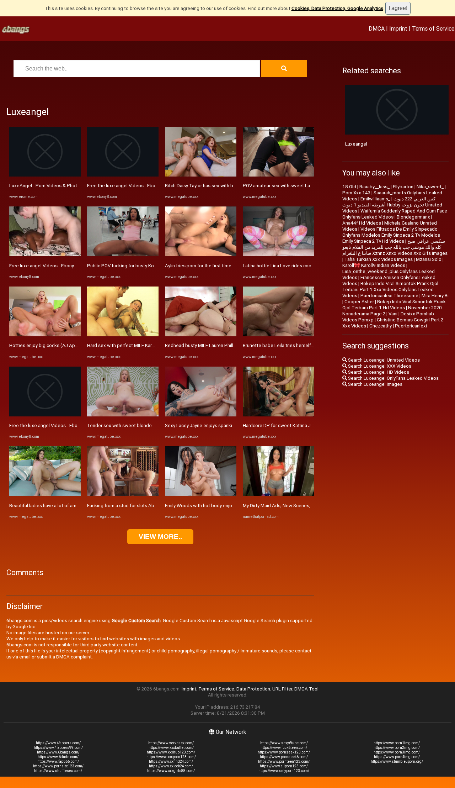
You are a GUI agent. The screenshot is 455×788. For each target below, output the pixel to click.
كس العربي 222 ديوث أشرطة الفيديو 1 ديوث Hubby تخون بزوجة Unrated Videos (392, 205)
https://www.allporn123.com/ (284, 766)
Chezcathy (380, 326)
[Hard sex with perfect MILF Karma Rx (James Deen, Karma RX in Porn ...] (123, 335)
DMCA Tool (306, 689)
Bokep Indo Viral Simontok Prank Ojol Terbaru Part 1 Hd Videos (394, 305)
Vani (393, 314)
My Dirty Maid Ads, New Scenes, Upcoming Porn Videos (301, 506)
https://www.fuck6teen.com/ (284, 747)
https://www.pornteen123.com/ (284, 761)
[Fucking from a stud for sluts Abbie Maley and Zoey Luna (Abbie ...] (123, 495)
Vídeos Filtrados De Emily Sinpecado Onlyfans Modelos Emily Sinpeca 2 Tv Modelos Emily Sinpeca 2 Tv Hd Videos (391, 235)
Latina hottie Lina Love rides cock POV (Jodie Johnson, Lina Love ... (313, 266)
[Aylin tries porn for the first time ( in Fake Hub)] (200, 255)
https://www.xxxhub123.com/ (171, 752)
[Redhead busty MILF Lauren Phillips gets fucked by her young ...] (200, 335)
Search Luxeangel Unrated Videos (383, 360)
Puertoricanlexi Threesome (389, 296)
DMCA (377, 28)
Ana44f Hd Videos (361, 223)
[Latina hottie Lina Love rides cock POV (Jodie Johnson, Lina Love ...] (278, 255)
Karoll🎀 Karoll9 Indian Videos (373, 265)
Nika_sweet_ (430, 187)
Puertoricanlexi (411, 326)
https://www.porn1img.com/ (397, 743)
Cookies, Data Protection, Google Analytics (337, 8)
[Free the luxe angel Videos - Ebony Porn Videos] (45, 415)
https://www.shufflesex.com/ (58, 770)
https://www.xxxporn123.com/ (171, 757)
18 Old (349, 187)
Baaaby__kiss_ (374, 187)
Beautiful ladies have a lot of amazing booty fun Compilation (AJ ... (79, 506)
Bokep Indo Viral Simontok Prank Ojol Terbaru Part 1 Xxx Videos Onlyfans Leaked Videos (390, 289)
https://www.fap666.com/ (58, 761)
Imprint (398, 28)
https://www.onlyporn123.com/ (283, 770)
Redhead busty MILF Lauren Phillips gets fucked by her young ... (232, 345)
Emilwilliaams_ (375, 199)
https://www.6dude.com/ (58, 757)
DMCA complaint (74, 657)
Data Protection (253, 689)
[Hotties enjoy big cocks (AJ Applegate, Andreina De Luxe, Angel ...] (45, 335)
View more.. (160, 536)
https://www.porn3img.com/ (397, 752)
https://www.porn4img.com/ (397, 757)
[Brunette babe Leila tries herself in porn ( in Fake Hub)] (278, 335)
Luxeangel (356, 144)
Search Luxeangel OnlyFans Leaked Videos (393, 378)
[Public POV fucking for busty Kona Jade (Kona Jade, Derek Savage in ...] (123, 255)
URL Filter (282, 689)
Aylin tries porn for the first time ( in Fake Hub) (213, 266)
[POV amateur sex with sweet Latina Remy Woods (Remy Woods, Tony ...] (278, 175)
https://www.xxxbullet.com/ (171, 747)
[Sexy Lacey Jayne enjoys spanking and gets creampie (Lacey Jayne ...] (200, 415)
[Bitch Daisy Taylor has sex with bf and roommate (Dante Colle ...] (200, 175)
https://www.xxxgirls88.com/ (171, 770)
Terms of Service (433, 28)
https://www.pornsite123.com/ (58, 766)
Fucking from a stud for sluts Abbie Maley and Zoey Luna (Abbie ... (156, 506)
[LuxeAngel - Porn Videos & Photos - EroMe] (45, 175)
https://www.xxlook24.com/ (171, 766)
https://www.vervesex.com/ (171, 743)
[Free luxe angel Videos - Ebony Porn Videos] (45, 255)
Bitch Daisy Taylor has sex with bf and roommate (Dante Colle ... (232, 186)
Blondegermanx (413, 217)
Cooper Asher (359, 302)
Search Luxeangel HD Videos (378, 372)
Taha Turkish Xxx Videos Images (378, 259)
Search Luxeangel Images (374, 384)
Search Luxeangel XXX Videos (379, 366)
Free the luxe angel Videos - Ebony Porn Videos (59, 425)
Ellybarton (403, 187)
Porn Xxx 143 (356, 193)
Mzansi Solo (428, 259)
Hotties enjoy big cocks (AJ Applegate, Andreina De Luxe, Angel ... (79, 345)
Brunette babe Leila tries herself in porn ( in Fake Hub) (300, 345)
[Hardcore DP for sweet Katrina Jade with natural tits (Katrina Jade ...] (278, 415)
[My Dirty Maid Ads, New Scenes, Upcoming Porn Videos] (278, 495)
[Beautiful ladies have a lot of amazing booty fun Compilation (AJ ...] (45, 495)
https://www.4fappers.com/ (58, 743)
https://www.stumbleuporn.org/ (397, 761)
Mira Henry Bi (435, 296)
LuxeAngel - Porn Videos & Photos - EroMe (54, 186)
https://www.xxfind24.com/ (171, 761)
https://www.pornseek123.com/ (284, 752)
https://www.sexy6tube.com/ (284, 743)
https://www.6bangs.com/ (58, 752)
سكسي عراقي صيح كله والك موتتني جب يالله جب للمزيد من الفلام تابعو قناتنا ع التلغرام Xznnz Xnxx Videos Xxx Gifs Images (395, 247)
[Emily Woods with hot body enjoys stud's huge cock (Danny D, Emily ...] (200, 495)
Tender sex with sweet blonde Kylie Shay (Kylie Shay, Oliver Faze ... (157, 425)
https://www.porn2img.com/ (397, 747)
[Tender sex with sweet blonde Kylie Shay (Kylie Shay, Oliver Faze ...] (123, 415)
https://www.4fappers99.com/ (58, 747)
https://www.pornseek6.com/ (284, 757)
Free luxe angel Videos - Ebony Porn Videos (55, 266)
